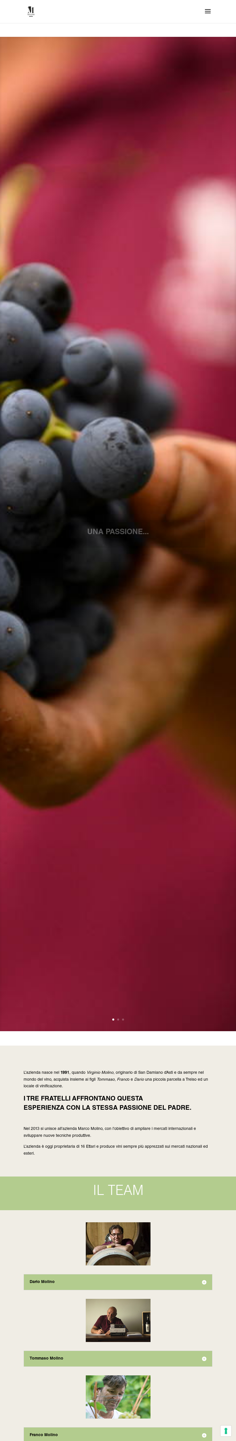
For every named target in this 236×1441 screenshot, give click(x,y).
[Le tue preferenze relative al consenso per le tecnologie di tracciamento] (225, 1430)
